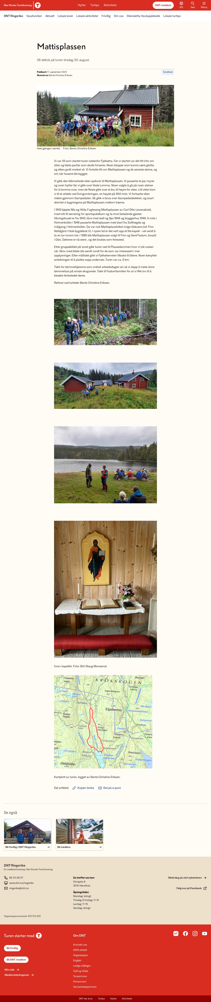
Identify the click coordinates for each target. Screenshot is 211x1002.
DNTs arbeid (80, 950)
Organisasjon (80, 955)
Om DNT (79, 936)
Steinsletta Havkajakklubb (143, 16)
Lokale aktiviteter (87, 16)
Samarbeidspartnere (84, 987)
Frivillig (106, 16)
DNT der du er (86, 998)
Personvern (79, 981)
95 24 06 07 (16, 877)
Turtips (94, 5)
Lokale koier (65, 16)
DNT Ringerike (13, 16)
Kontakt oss (80, 944)
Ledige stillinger (82, 965)
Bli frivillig (12, 948)
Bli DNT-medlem (16, 959)
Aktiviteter (110, 5)
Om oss (118, 16)
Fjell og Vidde (80, 971)
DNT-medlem (163, 5)
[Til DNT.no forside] (22, 5)
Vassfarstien (34, 16)
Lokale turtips (172, 16)
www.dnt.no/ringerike (21, 883)
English (77, 960)
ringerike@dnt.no (19, 888)
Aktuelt (49, 16)
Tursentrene (80, 976)
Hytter (82, 5)
